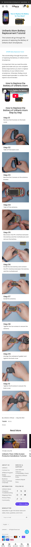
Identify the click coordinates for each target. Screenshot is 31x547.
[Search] (7, 6)
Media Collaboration (6, 475)
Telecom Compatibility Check (22, 472)
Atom (10, 421)
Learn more (24, 2)
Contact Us (5, 470)
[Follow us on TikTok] (17, 499)
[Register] (26, 517)
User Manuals (19, 469)
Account (15, 546)
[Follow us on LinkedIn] (21, 499)
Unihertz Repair (20, 479)
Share (4, 425)
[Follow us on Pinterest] (21, 495)
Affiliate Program (7, 472)
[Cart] (24, 6)
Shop (9, 546)
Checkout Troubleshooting (7, 492)
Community (6, 500)
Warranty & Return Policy (21, 476)
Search (22, 546)
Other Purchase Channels (7, 481)
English (5, 524)
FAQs (17, 482)
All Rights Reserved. (14, 529)
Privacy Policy (6, 497)
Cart (28, 546)
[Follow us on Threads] (25, 491)
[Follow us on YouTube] (25, 495)
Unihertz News (6, 489)
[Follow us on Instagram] (17, 495)
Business (5, 479)
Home (3, 546)
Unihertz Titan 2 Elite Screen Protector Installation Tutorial (14, 455)
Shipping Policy (6, 495)
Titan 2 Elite (7, 451)
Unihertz (4, 468)
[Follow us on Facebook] (17, 491)
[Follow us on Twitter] (21, 491)
